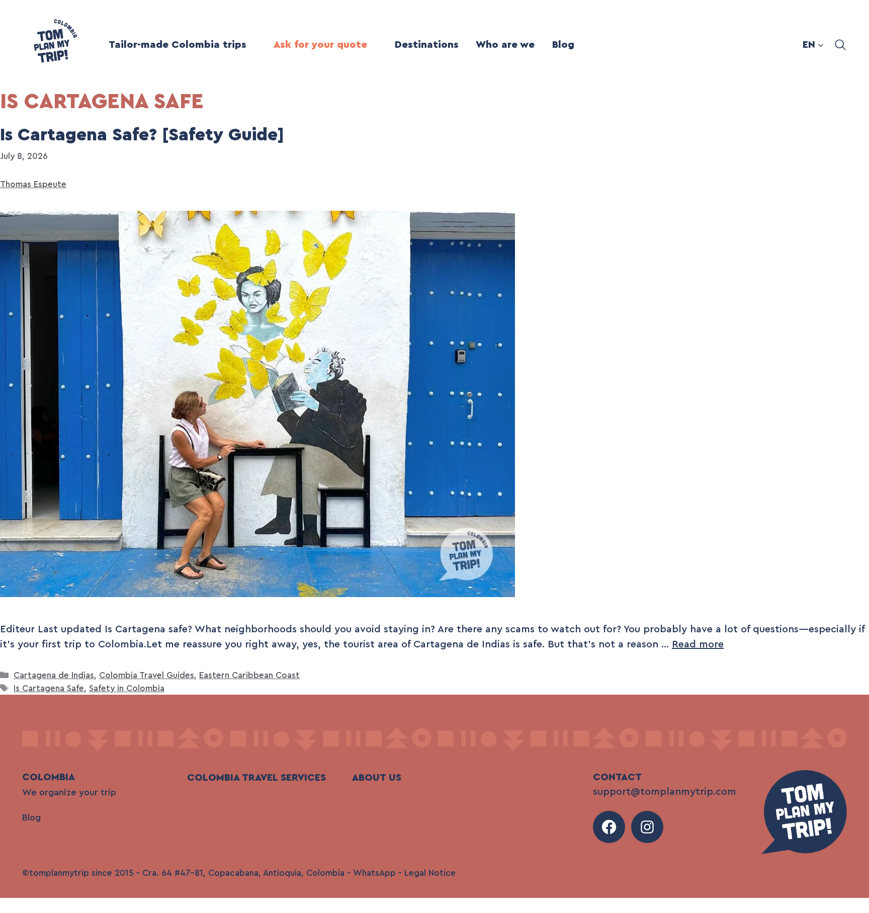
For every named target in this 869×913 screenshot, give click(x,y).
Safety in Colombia (126, 688)
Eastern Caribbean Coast (249, 675)
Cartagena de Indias (54, 675)
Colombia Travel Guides (146, 675)
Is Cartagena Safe (49, 688)
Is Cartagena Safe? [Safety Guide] (142, 135)
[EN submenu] (821, 45)
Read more (698, 644)
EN (809, 45)
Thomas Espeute (33, 184)
